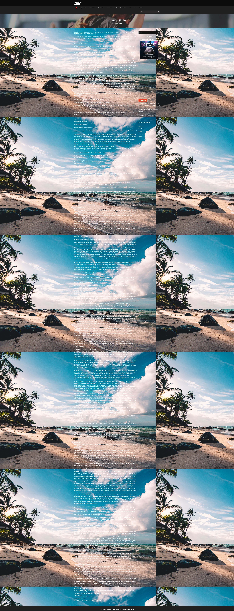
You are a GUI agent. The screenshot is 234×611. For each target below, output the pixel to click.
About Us (141, 126)
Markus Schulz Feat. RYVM (144, 122)
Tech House (101, 8)
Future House (110, 8)
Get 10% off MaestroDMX (149, 40)
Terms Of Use (141, 128)
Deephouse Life (111, 609)
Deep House (83, 8)
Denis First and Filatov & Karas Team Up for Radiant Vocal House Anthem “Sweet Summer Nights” (148, 115)
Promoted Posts (132, 8)
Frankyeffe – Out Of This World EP (146, 120)
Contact (141, 8)
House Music (92, 8)
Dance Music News (121, 8)
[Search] (159, 11)
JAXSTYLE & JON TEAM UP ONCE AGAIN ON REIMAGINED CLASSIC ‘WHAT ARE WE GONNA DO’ (149, 105)
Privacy (140, 131)
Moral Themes (130, 609)
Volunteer (141, 134)
